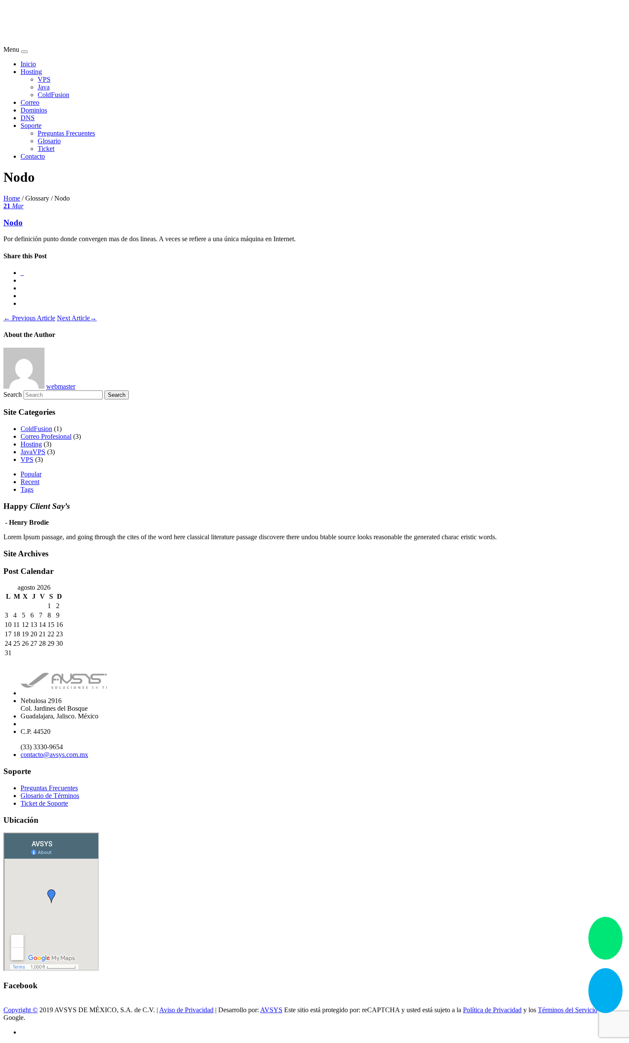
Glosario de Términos (50, 795)
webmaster (60, 386)
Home (11, 198)
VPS (44, 79)
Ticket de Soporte (44, 803)
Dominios (34, 110)
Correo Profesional (46, 436)
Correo (30, 102)
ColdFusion (53, 94)
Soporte (31, 125)
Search (12, 394)
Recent (30, 481)
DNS (28, 117)
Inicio (28, 64)
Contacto (33, 156)
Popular (31, 474)
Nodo (13, 222)
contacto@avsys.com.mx (54, 754)
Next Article (77, 318)
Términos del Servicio (567, 1009)
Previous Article (29, 318)
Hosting (31, 71)
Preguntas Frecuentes (66, 133)
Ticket (46, 148)
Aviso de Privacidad (186, 1009)
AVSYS (271, 1009)
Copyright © (20, 1009)
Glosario (49, 141)
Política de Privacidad (492, 1009)
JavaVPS (33, 451)
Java (44, 87)
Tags (27, 489)
